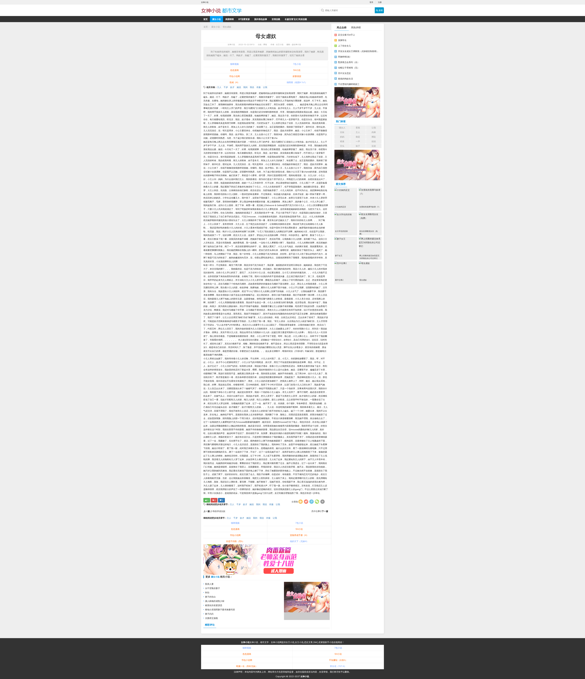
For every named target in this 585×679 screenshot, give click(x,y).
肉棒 (374, 132)
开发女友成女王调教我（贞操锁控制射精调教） (358, 51)
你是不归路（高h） (235, 541)
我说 (252, 87)
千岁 (226, 87)
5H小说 (296, 70)
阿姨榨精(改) (344, 56)
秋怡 (207, 592)
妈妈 (342, 136)
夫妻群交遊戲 (211, 618)
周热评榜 (356, 27)
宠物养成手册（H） (299, 535)
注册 (380, 2)
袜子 (358, 146)
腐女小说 (216, 19)
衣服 (258, 87)
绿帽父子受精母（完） (348, 67)
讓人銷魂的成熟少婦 (214, 601)
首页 (205, 19)
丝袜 (342, 132)
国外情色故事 (260, 19)
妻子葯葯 (209, 614)
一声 (358, 141)
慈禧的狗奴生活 (345, 78)
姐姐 (374, 141)
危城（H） (234, 82)
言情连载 (276, 19)
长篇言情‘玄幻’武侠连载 (296, 19)
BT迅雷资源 (244, 19)
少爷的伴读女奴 (217, 511)
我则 (245, 87)
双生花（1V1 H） (338, 666)
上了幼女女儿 (344, 45)
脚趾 (374, 136)
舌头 (342, 146)
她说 (239, 87)
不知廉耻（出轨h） (338, 660)
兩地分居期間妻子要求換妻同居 (220, 609)
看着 (358, 127)
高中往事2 (316, 511)
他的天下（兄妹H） (299, 541)
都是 (358, 136)
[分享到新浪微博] (306, 501)
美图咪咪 (229, 19)
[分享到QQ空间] (300, 501)
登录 (371, 2)
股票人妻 (209, 584)
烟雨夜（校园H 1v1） (297, 82)
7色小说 (297, 64)
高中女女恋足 (344, 73)
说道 (374, 146)
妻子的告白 (210, 596)
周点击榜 (341, 27)
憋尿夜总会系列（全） (348, 62)
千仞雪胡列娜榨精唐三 (348, 84)
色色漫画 (234, 70)
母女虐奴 (227, 26)
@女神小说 (296, 44)
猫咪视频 (234, 64)
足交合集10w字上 (346, 34)
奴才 (232, 87)
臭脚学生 (342, 40)
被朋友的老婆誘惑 (213, 605)
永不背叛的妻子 (212, 588)
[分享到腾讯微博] (311, 501)
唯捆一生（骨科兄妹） (246, 666)
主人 (219, 87)
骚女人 (342, 127)
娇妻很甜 (297, 76)
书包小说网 (234, 76)
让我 (265, 87)
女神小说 (231, 44)
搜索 (380, 10)
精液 (342, 141)
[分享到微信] (317, 501)
